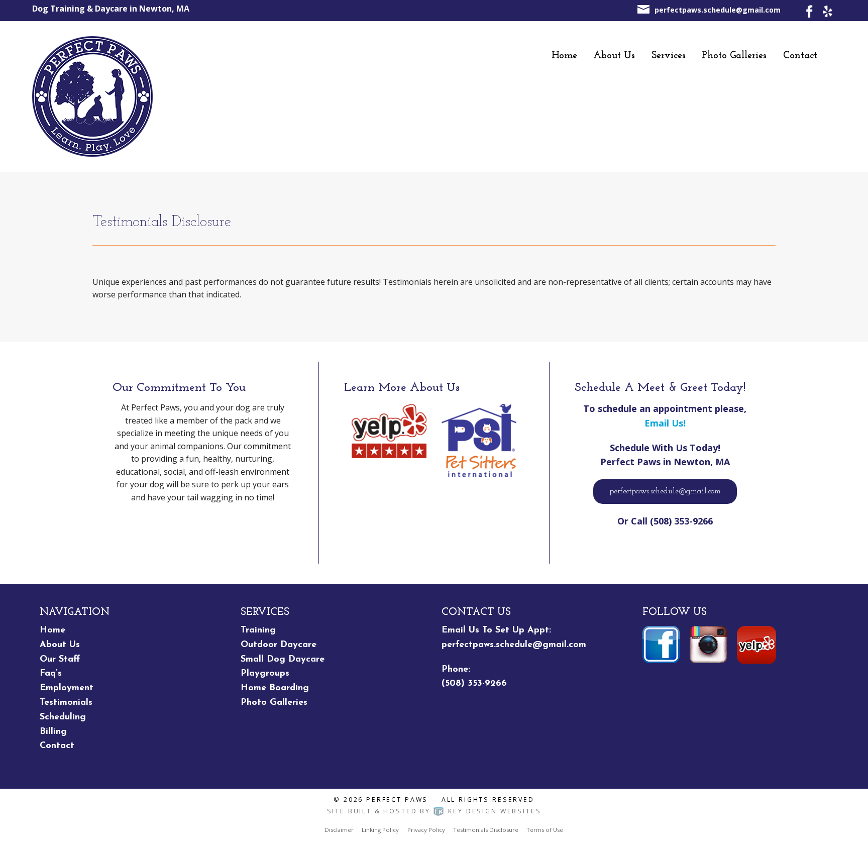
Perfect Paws (397, 799)
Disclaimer (339, 829)
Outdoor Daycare (278, 645)
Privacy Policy (426, 829)
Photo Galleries (734, 56)
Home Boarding (275, 688)
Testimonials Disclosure (485, 829)
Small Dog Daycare (282, 659)
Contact (800, 56)
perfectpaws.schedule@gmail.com (718, 10)
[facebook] (809, 10)
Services (669, 56)
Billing (53, 731)
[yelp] (827, 10)
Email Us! (665, 423)
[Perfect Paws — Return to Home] (92, 95)
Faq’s (51, 673)
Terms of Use (544, 829)
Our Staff (60, 659)
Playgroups (265, 673)
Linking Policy (380, 829)
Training (258, 630)
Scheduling (63, 717)
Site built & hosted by (434, 811)
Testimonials (66, 702)
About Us (614, 56)
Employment (66, 688)
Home (564, 56)
